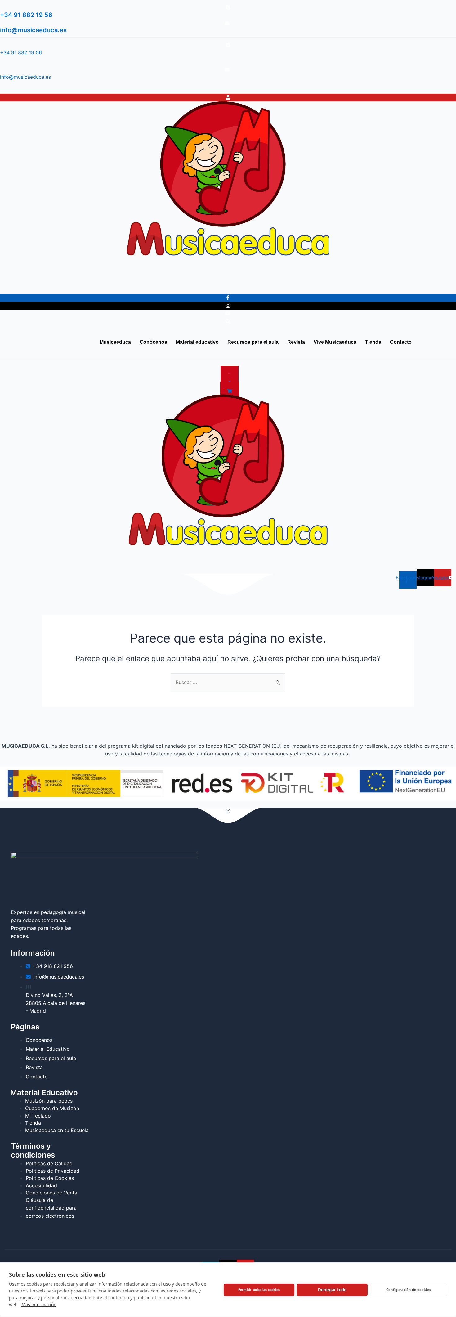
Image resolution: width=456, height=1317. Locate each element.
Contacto (319, 286)
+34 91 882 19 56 (26, 15)
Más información (38, 1304)
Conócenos (61, 286)
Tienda (289, 286)
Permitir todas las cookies (259, 1290)
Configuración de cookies (408, 1289)
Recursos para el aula (163, 286)
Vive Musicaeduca (249, 286)
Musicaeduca (21, 286)
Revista (207, 286)
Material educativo (106, 286)
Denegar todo (332, 1289)
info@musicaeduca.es (33, 30)
